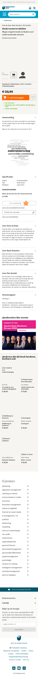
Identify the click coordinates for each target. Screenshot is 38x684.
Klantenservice (8, 598)
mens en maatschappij (11, 531)
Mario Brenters (17, 25)
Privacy (30, 651)
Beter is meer (26, 460)
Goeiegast (25, 424)
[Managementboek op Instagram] (24, 668)
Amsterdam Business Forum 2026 (15, 327)
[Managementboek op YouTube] (19, 668)
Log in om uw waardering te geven (13, 208)
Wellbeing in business (6, 424)
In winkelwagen (15, 97)
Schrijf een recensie (12, 212)
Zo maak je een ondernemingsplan (9, 388)
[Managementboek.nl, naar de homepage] (8, 9)
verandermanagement (11, 571)
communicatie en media (11, 497)
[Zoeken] (33, 14)
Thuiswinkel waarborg (19, 648)
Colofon (23, 651)
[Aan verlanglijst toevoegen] (33, 97)
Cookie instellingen (21, 654)
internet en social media (11, 512)
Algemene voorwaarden (11, 651)
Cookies (11, 654)
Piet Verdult (27, 25)
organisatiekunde (9, 542)
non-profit (6, 534)
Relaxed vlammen (8, 460)
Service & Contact (15, 660)
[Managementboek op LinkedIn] (13, 668)
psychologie (6, 560)
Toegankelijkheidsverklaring (18, 657)
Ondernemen (8, 20)
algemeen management (11, 490)
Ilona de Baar (6, 25)
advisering (6, 486)
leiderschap (6, 523)
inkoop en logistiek (9, 508)
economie (6, 501)
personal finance (8, 545)
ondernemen (7, 538)
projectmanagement (10, 556)
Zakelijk (5, 603)
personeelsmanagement (11, 549)
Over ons (26, 660)
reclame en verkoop (9, 564)
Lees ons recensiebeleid (10, 217)
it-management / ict (10, 516)
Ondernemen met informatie (27, 388)
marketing (6, 527)
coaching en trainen (10, 494)
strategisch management (12, 568)
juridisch (5, 519)
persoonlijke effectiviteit (11, 553)
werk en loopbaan (9, 575)
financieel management (11, 505)
